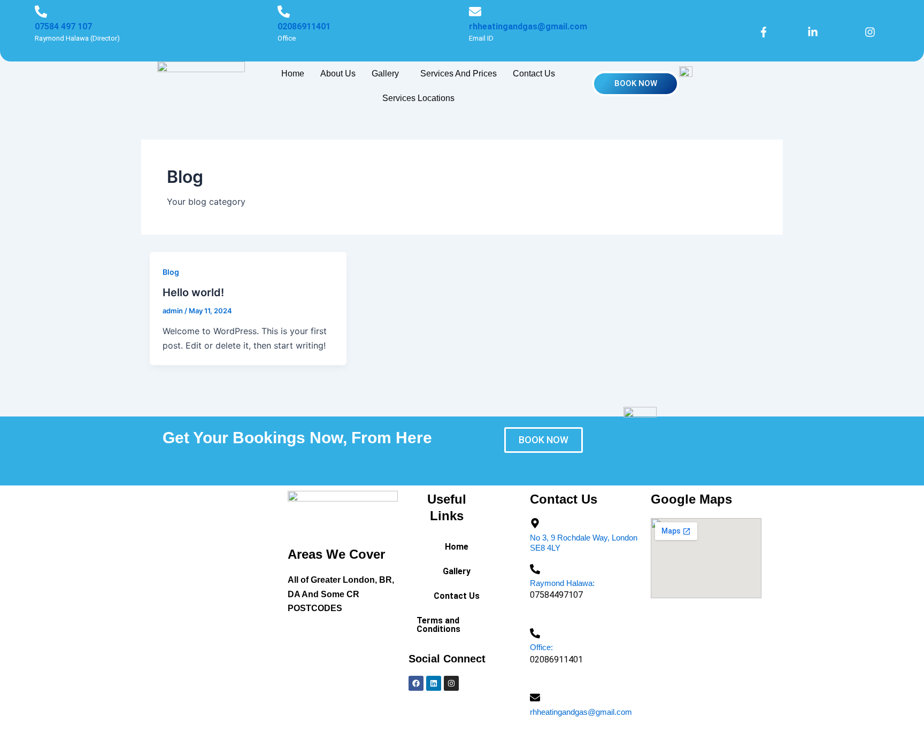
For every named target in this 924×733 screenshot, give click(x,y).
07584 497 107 (63, 26)
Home (292, 73)
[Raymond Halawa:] (535, 569)
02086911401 (304, 26)
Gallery (385, 73)
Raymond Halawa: (562, 583)
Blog (171, 271)
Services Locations (418, 98)
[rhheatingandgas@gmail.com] (475, 11)
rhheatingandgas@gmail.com (528, 26)
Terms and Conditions (438, 624)
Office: (541, 647)
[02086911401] (284, 11)
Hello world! (193, 292)
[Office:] (535, 633)
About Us (338, 73)
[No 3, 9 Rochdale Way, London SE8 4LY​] (535, 523)
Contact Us (534, 73)
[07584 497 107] (41, 11)
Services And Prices (458, 73)
